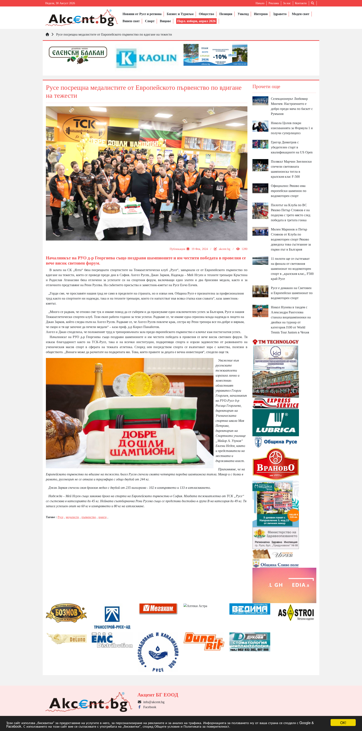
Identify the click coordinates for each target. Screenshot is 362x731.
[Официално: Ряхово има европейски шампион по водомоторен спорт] (260, 188)
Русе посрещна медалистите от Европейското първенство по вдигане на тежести (114, 34)
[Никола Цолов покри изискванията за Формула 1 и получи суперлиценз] (260, 125)
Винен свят (131, 21)
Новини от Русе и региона (142, 14)
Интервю (261, 14)
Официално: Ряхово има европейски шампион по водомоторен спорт (288, 191)
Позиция (225, 14)
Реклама (274, 3)
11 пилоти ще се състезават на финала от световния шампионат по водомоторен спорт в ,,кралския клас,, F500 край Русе (292, 269)
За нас (287, 3)
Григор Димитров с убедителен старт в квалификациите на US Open (292, 147)
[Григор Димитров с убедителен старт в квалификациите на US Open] (260, 144)
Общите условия (167, 726)
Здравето (280, 14)
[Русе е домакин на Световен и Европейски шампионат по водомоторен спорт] (260, 291)
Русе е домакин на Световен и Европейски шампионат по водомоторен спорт (292, 293)
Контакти (301, 3)
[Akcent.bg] (81, 17)
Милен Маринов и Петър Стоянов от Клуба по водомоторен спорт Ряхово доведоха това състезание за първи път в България (291, 239)
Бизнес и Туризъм (180, 14)
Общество (206, 14)
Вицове (165, 21)
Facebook (149, 707)
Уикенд (243, 14)
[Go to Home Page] (47, 34)
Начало (260, 3)
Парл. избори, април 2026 (196, 21)
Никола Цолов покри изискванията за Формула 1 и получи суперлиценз (292, 128)
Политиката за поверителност (206, 726)
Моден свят (300, 14)
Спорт (150, 21)
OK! (343, 722)
